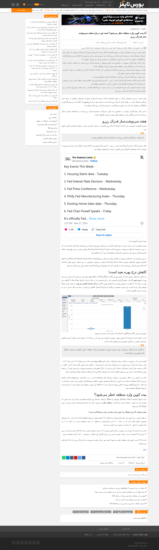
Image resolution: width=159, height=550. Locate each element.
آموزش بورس (77, 5)
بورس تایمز (144, 534)
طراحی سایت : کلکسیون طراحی (137, 545)
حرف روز (53, 114)
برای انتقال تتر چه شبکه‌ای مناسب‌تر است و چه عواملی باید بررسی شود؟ (119, 492)
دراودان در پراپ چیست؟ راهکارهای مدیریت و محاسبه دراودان (124, 488)
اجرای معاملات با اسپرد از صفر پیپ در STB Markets (127, 503)
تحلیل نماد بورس (102, 534)
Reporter (131, 463)
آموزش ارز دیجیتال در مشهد (46, 121)
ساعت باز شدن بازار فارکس (46, 135)
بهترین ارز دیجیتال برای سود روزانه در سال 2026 (128, 496)
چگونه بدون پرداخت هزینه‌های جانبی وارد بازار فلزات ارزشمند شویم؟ (35, 10)
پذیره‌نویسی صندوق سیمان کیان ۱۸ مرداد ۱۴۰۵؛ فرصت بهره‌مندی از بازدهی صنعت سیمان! (43, 68)
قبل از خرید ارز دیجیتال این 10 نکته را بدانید (130, 500)
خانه (109, 5)
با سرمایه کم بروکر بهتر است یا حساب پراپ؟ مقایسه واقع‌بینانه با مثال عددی (93, 10)
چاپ (135, 534)
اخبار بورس (89, 5)
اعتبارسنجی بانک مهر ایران (47, 124)
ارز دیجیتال (64, 5)
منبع (144, 449)
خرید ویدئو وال (51, 131)
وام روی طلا (52, 128)
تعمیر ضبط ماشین (50, 138)
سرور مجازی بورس (50, 142)
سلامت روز (53, 117)
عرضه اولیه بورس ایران (121, 534)
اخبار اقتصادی (100, 5)
